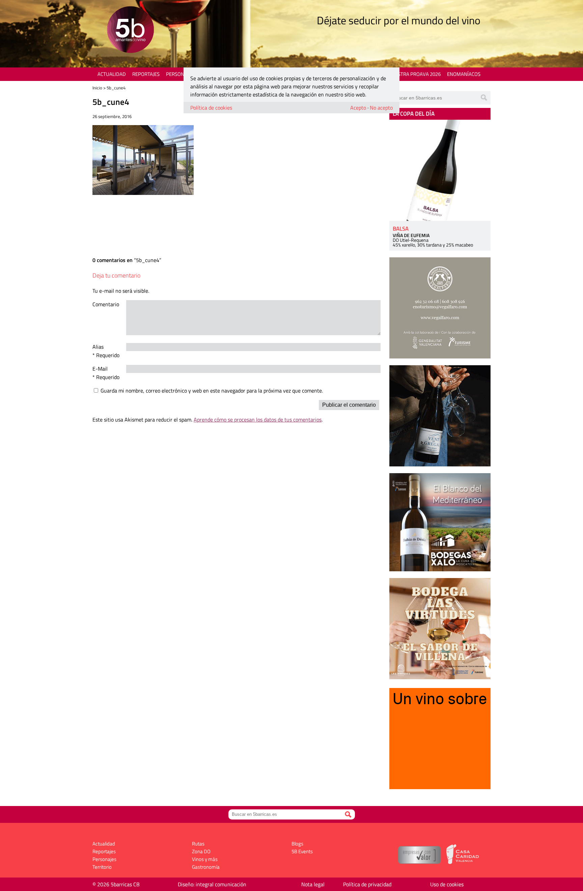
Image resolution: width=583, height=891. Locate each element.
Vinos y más (205, 859)
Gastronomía (206, 867)
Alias (98, 347)
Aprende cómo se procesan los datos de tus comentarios (258, 419)
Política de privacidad (367, 884)
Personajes (180, 74)
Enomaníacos (463, 74)
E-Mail (100, 369)
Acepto (358, 108)
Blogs (297, 843)
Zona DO (201, 851)
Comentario (105, 304)
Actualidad (112, 74)
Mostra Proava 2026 (415, 74)
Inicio (97, 87)
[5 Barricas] (130, 30)
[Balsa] (440, 170)
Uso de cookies (447, 884)
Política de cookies (211, 108)
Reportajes (146, 74)
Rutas (198, 843)
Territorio (102, 867)
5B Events (302, 851)
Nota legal (313, 884)
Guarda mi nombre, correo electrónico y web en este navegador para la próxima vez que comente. (212, 390)
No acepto (381, 108)
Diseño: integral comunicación (212, 884)
